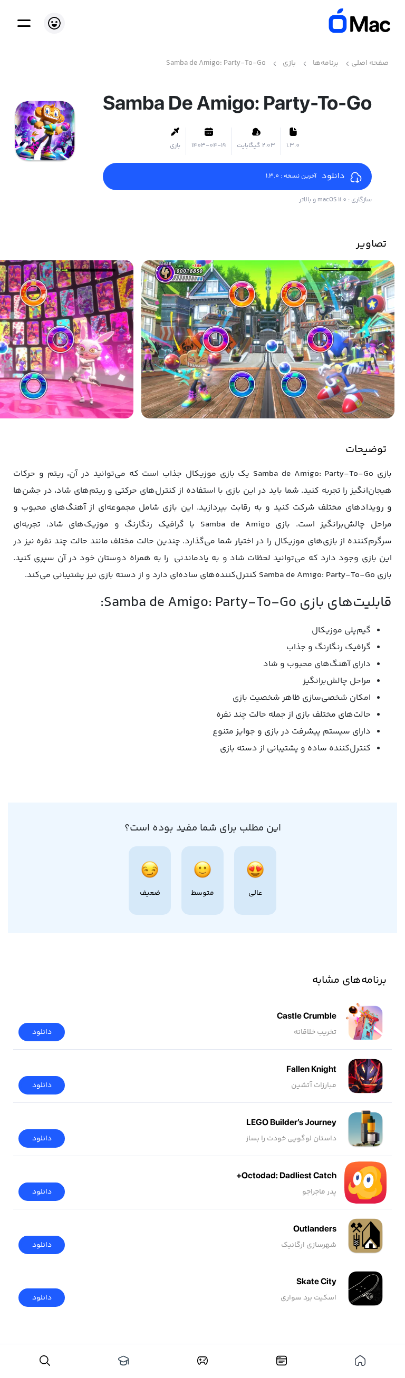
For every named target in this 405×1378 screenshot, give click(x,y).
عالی (255, 893)
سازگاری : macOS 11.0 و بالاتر (335, 200)
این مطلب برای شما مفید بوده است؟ (202, 828)
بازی (289, 63)
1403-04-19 (208, 146)
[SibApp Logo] (355, 23)
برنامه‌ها (326, 63)
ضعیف (150, 893)
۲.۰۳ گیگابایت (256, 146)
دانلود (42, 1032)
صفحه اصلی (370, 63)
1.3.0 (293, 146)
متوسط (202, 893)
